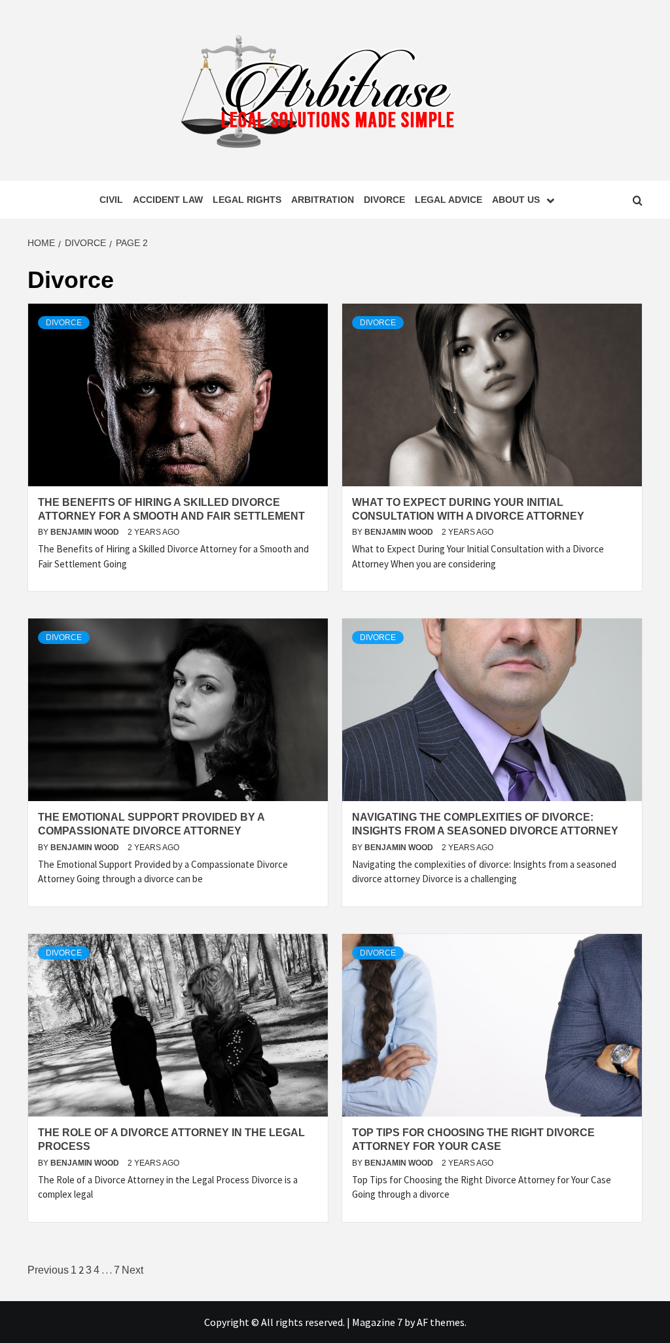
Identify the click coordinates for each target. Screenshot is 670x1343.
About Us (516, 199)
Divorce (384, 199)
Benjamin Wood (85, 532)
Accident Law (168, 199)
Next (132, 1270)
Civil (111, 199)
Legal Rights (247, 199)
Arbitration (322, 199)
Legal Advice (448, 199)
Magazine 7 (377, 1322)
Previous (48, 1270)
